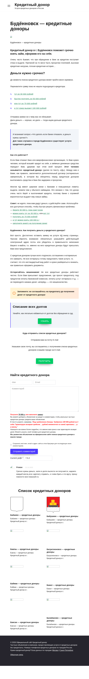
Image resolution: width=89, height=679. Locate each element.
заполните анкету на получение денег (30, 223)
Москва (55, 650)
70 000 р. (21, 414)
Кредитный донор (32, 4)
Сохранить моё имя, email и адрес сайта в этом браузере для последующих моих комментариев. (42, 445)
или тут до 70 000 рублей (25, 103)
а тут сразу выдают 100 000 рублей (30, 108)
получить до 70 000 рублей (25, 217)
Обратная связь (16, 655)
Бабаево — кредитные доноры (25, 515)
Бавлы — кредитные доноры (24, 549)
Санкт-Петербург (66, 650)
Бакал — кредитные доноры (60, 585)
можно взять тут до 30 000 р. (26, 213)
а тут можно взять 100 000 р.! (26, 220)
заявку (40, 414)
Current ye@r (16, 458)
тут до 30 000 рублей (23, 94)
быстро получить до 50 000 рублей (30, 99)
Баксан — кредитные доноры (24, 622)
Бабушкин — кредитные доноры (62, 516)
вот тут (46, 213)
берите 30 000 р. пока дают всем (28, 210)
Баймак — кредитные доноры (24, 584)
